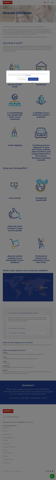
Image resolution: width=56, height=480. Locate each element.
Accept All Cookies (33, 79)
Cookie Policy (28, 75)
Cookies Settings (22, 79)
